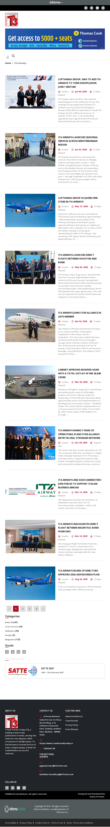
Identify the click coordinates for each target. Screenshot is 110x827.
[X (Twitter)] (91, 8)
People (8, 635)
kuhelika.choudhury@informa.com (56, 774)
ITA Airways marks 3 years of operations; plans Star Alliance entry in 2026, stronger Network (79, 434)
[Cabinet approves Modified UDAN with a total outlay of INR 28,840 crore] (30, 382)
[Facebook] (86, 8)
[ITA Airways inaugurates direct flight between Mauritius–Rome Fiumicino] (30, 536)
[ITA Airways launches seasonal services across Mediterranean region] (30, 149)
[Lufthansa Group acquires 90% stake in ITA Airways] (30, 210)
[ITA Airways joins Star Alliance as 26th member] (30, 325)
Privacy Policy (71, 725)
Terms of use (57, 822)
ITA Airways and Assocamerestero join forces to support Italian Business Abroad (79, 483)
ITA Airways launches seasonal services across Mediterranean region (78, 141)
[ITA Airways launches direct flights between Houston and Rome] (30, 267)
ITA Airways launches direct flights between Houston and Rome (77, 258)
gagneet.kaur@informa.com (53, 765)
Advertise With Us (74, 716)
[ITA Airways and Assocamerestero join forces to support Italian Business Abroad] (30, 492)
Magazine (10, 639)
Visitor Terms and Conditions (79, 822)
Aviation (65, 91)
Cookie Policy (41, 822)
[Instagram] (103, 8)
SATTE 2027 (47, 668)
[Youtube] (97, 8)
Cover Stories (11, 626)
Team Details (71, 720)
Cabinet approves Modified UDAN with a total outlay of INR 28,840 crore (79, 373)
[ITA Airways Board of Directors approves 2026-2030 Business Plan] (30, 583)
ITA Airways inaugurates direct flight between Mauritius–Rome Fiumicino (78, 527)
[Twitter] (12, 652)
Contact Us (49, 748)
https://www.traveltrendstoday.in (56, 743)
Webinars (9, 631)
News (7, 622)
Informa (55, 2)
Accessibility (10, 822)
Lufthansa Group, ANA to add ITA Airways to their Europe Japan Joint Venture (79, 83)
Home (8, 63)
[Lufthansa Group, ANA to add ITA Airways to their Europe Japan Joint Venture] (30, 91)
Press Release (71, 729)
